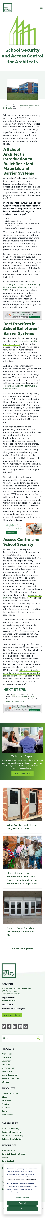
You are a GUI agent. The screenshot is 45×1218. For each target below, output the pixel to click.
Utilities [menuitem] (5, 1082)
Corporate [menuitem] (6, 1057)
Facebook (24, 697)
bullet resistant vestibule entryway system (21, 342)
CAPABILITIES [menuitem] (10, 1123)
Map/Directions (8, 998)
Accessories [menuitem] (7, 1114)
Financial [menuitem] (6, 1064)
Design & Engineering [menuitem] (11, 1132)
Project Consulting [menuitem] (10, 1128)
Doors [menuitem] (4, 1111)
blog (13, 694)
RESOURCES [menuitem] (9, 1145)
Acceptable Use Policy (14, 1179)
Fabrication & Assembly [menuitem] (12, 1135)
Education (32, 108)
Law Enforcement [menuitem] (10, 1075)
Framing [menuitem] (5, 1104)
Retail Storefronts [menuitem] (10, 1078)
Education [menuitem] (6, 1061)
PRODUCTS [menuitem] (8, 1088)
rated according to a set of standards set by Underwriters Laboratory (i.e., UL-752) (21, 286)
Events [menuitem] (5, 1157)
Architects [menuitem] (7, 1054)
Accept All (22, 1203)
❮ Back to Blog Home (22, 948)
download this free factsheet (16, 701)
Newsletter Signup (12, 1015)
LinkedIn (32, 697)
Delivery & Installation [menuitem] (12, 1139)
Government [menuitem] (8, 1068)
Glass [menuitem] (4, 1097)
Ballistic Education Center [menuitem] (14, 1154)
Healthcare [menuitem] (7, 1071)
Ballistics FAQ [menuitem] (8, 1161)
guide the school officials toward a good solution (20, 387)
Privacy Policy (31, 1179)
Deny (22, 1209)
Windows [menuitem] (6, 1107)
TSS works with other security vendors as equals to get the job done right (21, 673)
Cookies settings (22, 1197)
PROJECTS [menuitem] (8, 1048)
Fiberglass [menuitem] (6, 1100)
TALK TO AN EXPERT (22, 773)
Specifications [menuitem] (8, 1150)
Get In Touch (7, 1004)
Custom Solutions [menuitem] (10, 1093)
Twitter (17, 697)
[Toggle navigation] (41, 7)
